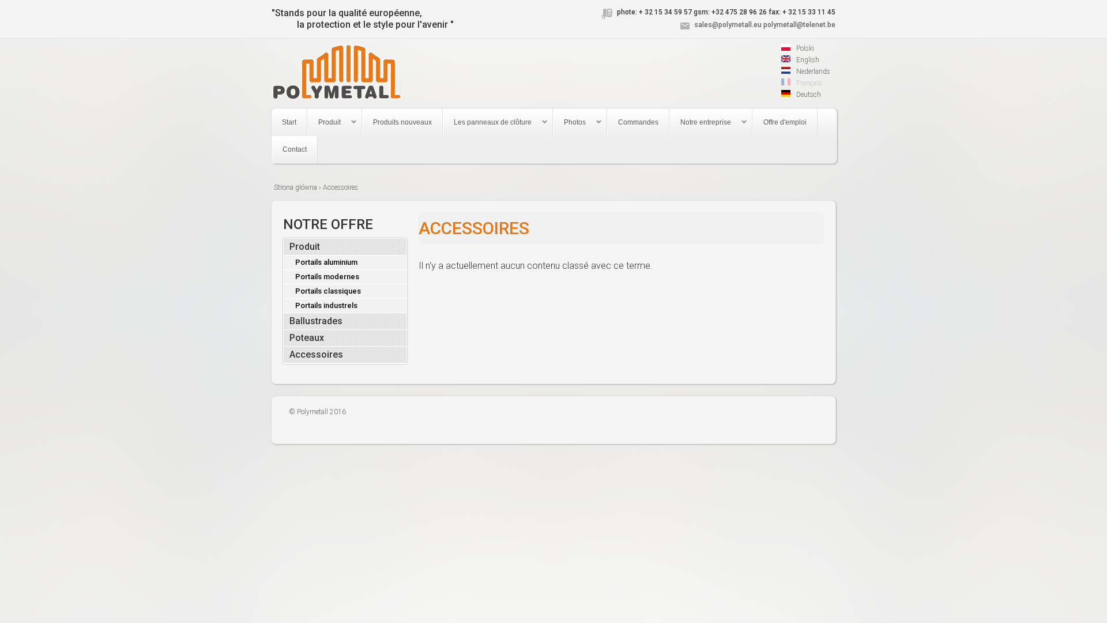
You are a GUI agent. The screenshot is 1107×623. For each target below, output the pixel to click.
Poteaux (306, 337)
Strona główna (295, 187)
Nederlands (812, 71)
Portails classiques (328, 291)
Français (808, 83)
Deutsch (808, 95)
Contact (295, 149)
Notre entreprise (700, 122)
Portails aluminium (326, 262)
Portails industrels (326, 305)
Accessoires (316, 354)
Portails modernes (327, 276)
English (807, 60)
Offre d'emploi (785, 122)
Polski (804, 48)
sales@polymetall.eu (728, 25)
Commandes (638, 122)
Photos (570, 122)
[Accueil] (336, 73)
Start (289, 122)
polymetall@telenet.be (799, 25)
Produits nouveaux (402, 122)
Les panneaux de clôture (487, 122)
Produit (324, 122)
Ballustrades (315, 321)
